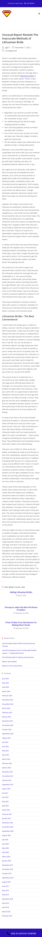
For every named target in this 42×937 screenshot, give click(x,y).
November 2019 (7, 869)
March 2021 (6, 810)
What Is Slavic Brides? (9, 662)
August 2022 (6, 738)
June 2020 (5, 844)
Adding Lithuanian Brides (21, 592)
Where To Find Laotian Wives (12, 666)
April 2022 (5, 755)
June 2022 (5, 746)
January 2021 (6, 818)
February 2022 (7, 763)
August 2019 (6, 882)
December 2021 (7, 772)
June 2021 (5, 797)
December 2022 (7, 721)
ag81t (7, 47)
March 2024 (6, 691)
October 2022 (6, 729)
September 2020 (7, 831)
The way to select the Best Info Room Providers (21, 608)
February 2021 (7, 814)
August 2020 (6, 835)
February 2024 (7, 696)
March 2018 (6, 912)
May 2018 (5, 903)
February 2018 (7, 916)
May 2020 (5, 848)
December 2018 (7, 899)
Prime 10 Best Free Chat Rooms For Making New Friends (21, 623)
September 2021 (7, 784)
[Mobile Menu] (39, 13)
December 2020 (7, 823)
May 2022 (5, 751)
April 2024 (5, 687)
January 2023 (6, 717)
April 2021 (5, 806)
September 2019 (7, 878)
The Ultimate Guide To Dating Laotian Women (18, 657)
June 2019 (5, 886)
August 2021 (6, 789)
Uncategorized (11, 51)
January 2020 (6, 861)
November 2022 (7, 725)
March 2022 (6, 759)
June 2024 (5, 679)
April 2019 (5, 895)
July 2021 (5, 793)
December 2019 (7, 865)
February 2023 (7, 712)
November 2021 (7, 776)
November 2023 (7, 704)
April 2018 (5, 907)
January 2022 (6, 768)
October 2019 (6, 873)
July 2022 (5, 742)
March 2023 (6, 708)
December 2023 (7, 700)
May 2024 (5, 683)
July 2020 (5, 840)
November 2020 (7, 827)
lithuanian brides (27, 76)
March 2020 (6, 857)
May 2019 (5, 890)
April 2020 (5, 852)
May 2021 (5, 801)
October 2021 (6, 780)
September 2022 (7, 734)
